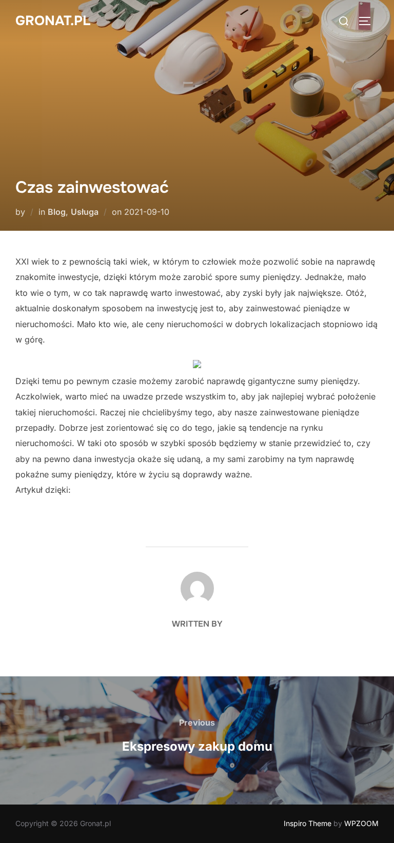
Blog (57, 212)
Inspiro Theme (307, 823)
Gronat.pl (52, 20)
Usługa (84, 212)
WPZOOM (361, 823)
